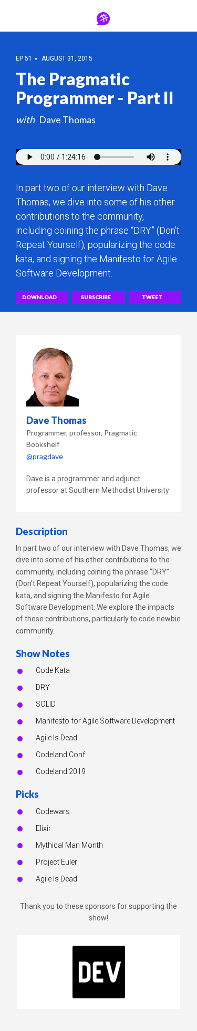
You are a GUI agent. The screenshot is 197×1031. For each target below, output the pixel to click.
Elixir (43, 828)
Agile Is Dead (56, 737)
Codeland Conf (60, 754)
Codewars (53, 811)
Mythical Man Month (69, 845)
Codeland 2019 (61, 771)
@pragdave (44, 456)
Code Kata (53, 670)
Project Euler (56, 862)
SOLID (46, 704)
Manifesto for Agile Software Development (105, 721)
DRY (43, 687)
